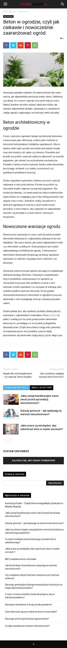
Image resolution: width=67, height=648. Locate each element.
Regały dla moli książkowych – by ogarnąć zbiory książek (17, 375)
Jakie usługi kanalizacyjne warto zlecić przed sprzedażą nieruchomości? (39, 399)
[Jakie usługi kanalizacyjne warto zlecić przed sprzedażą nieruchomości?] (11, 399)
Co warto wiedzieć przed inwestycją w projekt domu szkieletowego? (30, 541)
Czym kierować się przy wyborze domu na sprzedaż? (31, 611)
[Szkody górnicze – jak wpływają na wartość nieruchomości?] (11, 414)
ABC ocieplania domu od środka (20, 559)
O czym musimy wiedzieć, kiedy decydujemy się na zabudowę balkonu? (30, 596)
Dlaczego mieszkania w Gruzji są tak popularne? (28, 604)
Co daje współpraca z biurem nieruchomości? (27, 626)
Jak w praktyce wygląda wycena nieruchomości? (51, 375)
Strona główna (9, 11)
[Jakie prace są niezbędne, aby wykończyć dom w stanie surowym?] (11, 429)
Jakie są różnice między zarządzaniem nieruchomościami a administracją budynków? (34, 531)
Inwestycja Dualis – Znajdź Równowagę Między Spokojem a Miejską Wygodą (34, 505)
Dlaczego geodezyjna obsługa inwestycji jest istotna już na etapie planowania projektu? (33, 586)
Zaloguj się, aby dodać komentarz (33, 460)
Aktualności (24, 11)
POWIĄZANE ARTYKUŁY (16, 387)
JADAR (53, 315)
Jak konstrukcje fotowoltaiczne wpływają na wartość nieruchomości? (31, 567)
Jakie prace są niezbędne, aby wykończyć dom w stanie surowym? (32, 550)
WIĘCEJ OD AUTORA (41, 387)
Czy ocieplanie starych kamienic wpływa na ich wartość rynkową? (32, 577)
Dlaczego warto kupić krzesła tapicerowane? (27, 619)
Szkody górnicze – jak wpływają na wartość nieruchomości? (34, 523)
